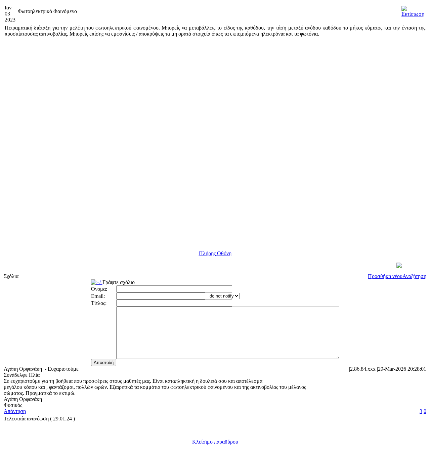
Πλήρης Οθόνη (215, 253)
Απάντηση (15, 411)
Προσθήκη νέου (385, 276)
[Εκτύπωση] (412, 9)
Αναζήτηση (414, 276)
